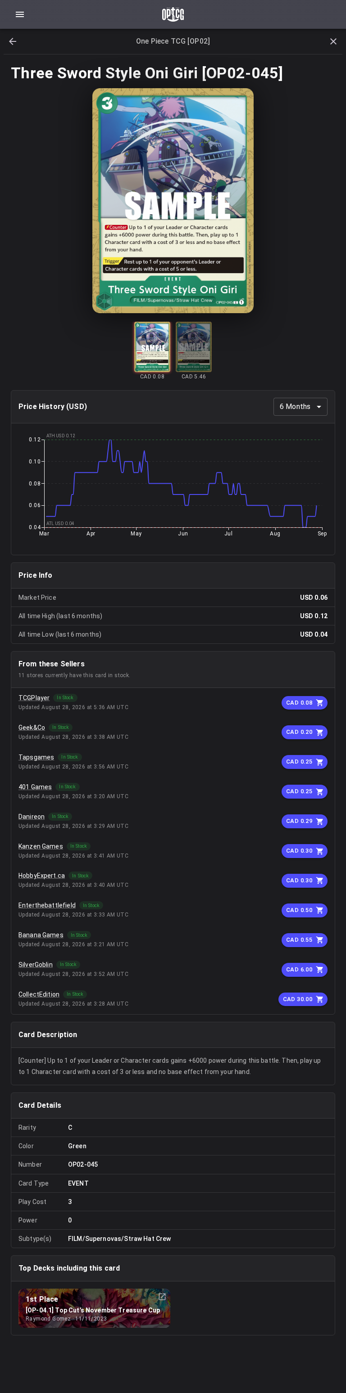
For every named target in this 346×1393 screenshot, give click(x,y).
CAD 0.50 (299, 910)
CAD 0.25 (299, 761)
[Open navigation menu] (20, 14)
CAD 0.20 (299, 731)
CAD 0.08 (299, 702)
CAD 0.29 (299, 821)
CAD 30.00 (297, 999)
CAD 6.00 (299, 969)
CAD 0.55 (299, 939)
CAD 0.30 (299, 850)
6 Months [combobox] (295, 406)
